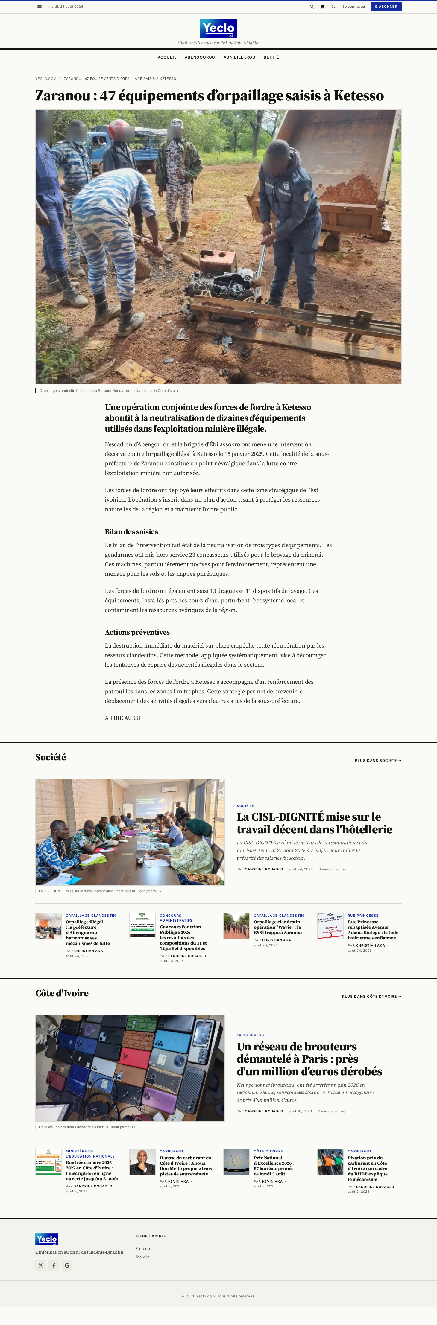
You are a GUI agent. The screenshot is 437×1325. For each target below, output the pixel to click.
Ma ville (143, 1256)
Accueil (167, 57)
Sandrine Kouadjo (264, 869)
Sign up (143, 1248)
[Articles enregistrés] (322, 6)
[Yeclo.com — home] (218, 28)
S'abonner (386, 6)
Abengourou (200, 57)
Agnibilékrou (239, 57)
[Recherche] (312, 6)
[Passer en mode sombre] (333, 6)
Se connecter (353, 6)
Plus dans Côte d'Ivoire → (372, 996)
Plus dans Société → (378, 760)
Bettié (271, 57)
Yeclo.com (46, 79)
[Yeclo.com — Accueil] (46, 1239)
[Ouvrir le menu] (39, 6)
